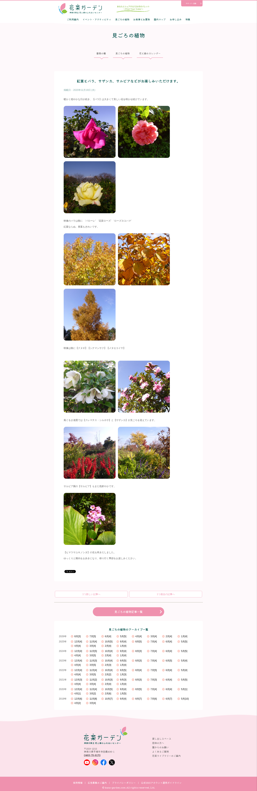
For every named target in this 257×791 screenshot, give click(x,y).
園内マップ (160, 19)
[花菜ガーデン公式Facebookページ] (103, 762)
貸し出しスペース (161, 738)
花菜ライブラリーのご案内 (166, 755)
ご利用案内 (73, 19)
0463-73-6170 (92, 755)
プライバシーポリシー (124, 782)
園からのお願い (160, 747)
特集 (187, 19)
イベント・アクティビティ (97, 19)
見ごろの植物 (122, 19)
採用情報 (78, 782)
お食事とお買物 (141, 19)
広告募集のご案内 (97, 782)
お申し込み (176, 19)
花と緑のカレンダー (150, 53)
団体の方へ (158, 743)
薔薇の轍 (101, 53)
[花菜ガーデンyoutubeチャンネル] (87, 762)
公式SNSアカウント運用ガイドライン (161, 782)
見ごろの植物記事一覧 (128, 612)
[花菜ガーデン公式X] (112, 762)
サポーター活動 (191, 3)
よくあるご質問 (160, 751)
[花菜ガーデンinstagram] (95, 762)
